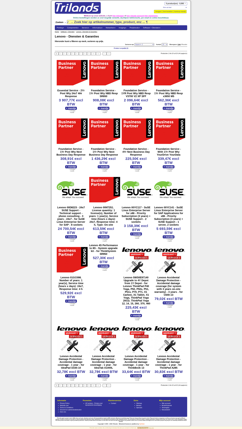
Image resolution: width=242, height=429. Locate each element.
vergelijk (72, 112)
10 (93, 54)
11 (98, 54)
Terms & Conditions (66, 407)
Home (57, 32)
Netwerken (111, 28)
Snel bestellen (168, 11)
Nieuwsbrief (166, 410)
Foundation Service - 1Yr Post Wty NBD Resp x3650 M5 (168, 93)
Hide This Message (143, 427)
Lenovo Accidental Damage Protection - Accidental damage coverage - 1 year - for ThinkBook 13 (136, 362)
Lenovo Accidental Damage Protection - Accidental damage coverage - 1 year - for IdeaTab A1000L (103, 362)
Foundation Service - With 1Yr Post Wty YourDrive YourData (168, 152)
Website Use (64, 405)
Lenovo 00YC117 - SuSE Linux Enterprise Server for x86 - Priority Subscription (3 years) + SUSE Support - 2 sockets (136, 214)
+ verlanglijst (72, 110)
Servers (85, 28)
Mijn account (166, 403)
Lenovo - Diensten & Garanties (86, 32)
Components (73, 28)
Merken (138, 405)
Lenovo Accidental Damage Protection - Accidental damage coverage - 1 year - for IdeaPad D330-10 (71, 362)
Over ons (63, 412)
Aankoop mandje (180, 11)
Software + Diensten (151, 28)
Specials (139, 407)
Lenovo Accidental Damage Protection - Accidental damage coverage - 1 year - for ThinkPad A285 (168, 362)
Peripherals (135, 28)
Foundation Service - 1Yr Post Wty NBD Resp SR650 (103, 93)
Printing (60, 28)
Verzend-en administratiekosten (71, 410)
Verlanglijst (165, 407)
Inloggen (158, 11)
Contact (113, 403)
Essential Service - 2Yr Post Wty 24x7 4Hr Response (71, 93)
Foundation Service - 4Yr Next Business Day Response (136, 152)
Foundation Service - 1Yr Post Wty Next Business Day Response (70, 152)
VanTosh (141, 424)
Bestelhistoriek (167, 405)
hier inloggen (118, 16)
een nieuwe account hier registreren (142, 16)
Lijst (179, 44)
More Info (151, 427)
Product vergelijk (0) (121, 48)
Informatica (97, 28)
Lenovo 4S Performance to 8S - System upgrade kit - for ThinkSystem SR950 (103, 249)
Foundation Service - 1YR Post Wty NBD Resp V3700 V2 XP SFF (136, 93)
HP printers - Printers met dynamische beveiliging (93, 404)
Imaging (122, 28)
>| (108, 54)
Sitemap (139, 403)
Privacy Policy (64, 403)
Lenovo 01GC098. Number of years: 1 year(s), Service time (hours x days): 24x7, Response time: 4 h (71, 283)
